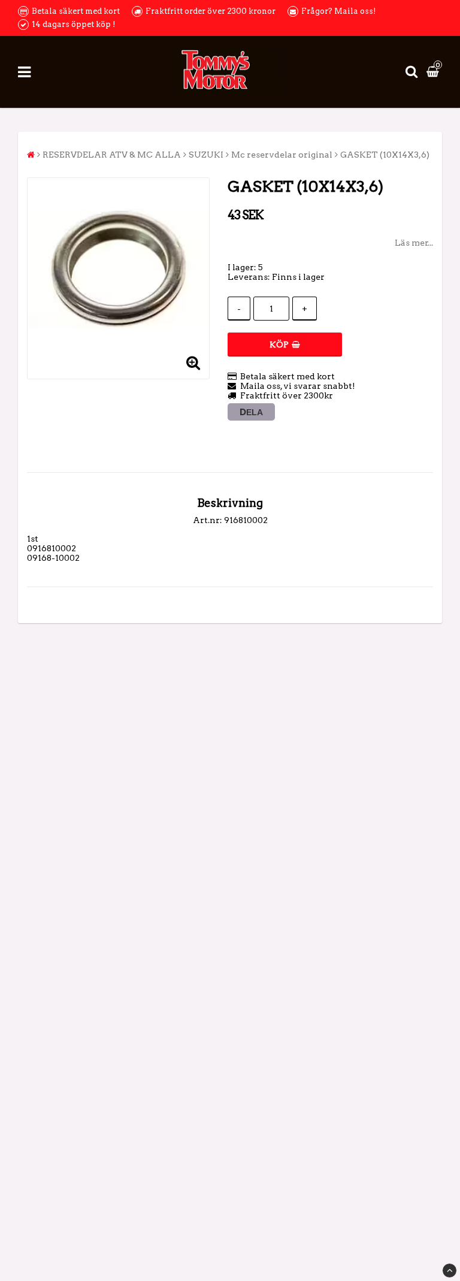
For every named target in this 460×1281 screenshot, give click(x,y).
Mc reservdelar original (281, 154)
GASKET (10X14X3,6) (384, 154)
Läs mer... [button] (414, 242)
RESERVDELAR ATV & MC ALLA (112, 154)
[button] (434, 72)
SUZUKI (206, 154)
